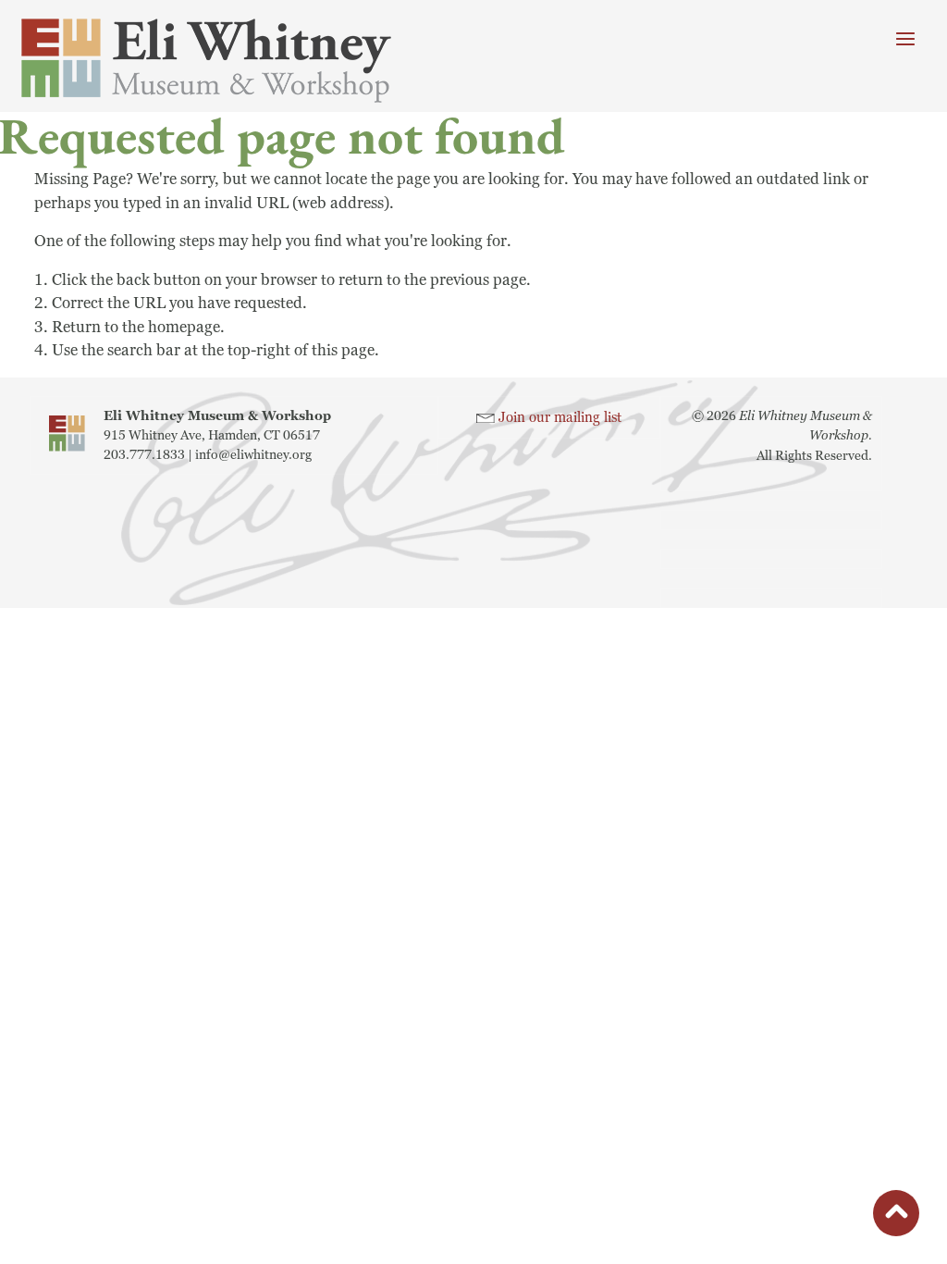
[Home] (231, 61)
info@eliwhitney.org (253, 455)
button (896, 1216)
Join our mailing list (559, 418)
